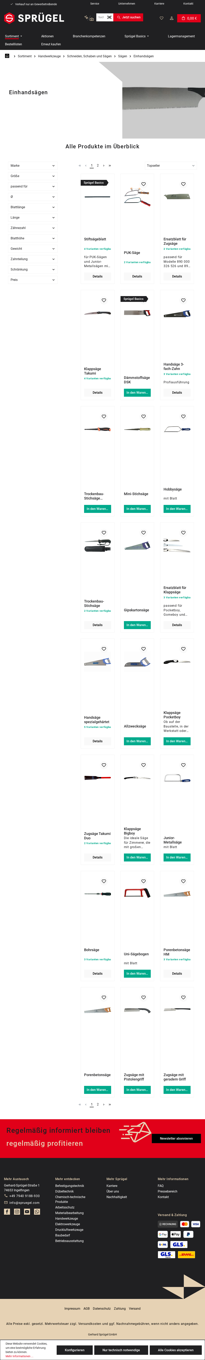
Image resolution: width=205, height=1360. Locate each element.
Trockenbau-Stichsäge (94, 603)
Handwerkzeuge (66, 1218)
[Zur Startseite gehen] (34, 18)
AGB (86, 1308)
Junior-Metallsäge (173, 840)
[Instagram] (17, 1212)
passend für (19, 186)
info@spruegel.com (24, 1203)
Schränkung (19, 269)
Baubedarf (62, 1235)
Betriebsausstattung (69, 1241)
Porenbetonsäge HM (177, 952)
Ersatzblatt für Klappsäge (175, 590)
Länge (15, 217)
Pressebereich (167, 1191)
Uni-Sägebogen (136, 954)
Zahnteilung (19, 259)
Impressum (72, 1308)
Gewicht (16, 249)
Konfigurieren (74, 1350)
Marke (15, 166)
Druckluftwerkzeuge (69, 1230)
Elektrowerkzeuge (67, 1224)
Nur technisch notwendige (121, 1350)
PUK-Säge (132, 253)
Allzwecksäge (135, 726)
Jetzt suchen (131, 17)
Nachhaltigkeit (117, 1197)
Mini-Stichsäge (136, 494)
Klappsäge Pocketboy (172, 715)
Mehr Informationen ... (19, 1356)
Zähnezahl (18, 228)
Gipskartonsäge (136, 610)
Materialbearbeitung (69, 1213)
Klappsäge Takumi (92, 371)
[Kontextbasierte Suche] (89, 18)
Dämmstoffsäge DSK (137, 380)
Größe (15, 176)
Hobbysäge (173, 489)
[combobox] (100, 17)
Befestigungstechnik (69, 1186)
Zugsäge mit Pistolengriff (134, 1077)
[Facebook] (7, 1212)
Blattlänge (18, 207)
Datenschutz (102, 1308)
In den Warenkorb (139, 393)
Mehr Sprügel (117, 1179)
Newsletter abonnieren (176, 1138)
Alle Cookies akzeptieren (176, 1350)
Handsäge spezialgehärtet (96, 719)
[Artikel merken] (144, 184)
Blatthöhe (17, 238)
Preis (14, 280)
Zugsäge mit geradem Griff (175, 1077)
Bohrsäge (91, 950)
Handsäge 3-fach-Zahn (174, 366)
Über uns (113, 1191)
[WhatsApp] (37, 1212)
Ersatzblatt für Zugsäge (175, 241)
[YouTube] (27, 1212)
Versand (135, 1308)
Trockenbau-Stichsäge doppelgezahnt (96, 496)
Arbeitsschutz (64, 1207)
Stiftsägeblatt (95, 239)
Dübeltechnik (64, 1191)
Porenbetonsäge (97, 1075)
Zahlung (120, 1308)
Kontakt (163, 1197)
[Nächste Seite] (104, 165)
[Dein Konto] (171, 18)
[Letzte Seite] (110, 165)
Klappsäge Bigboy (132, 831)
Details (97, 276)
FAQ (161, 1186)
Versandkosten (89, 1324)
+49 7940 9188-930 (24, 1196)
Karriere (112, 1186)
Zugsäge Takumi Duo (97, 836)
